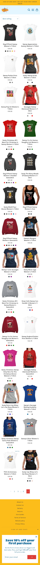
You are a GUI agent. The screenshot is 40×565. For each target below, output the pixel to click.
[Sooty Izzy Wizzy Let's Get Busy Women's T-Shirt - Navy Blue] (30, 481)
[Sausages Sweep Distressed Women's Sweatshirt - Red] (32, 378)
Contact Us (20, 505)
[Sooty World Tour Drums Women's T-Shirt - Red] (11, 214)
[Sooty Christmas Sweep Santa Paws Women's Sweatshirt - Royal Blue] (8, 447)
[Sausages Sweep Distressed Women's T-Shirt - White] (30, 116)
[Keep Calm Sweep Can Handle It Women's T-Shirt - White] (27, 310)
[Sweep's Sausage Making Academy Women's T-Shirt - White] (30, 414)
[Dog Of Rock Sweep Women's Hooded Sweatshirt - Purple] (13, 182)
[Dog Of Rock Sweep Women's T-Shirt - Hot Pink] (14, 51)
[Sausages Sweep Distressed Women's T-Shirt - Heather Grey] (27, 116)
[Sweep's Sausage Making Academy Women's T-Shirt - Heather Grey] (32, 414)
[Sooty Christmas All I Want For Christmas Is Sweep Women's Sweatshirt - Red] (11, 312)
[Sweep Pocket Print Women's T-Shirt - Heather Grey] (12, 82)
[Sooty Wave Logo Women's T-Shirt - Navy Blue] (27, 276)
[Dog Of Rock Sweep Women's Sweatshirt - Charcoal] (9, 245)
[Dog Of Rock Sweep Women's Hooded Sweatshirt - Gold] (15, 182)
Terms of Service (20, 518)
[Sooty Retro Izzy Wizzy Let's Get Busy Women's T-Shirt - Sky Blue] (10, 414)
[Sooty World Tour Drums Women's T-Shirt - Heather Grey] (9, 214)
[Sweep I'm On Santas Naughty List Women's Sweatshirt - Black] (9, 345)
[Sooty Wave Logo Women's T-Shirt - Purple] (30, 276)
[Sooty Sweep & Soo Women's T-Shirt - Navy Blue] (32, 82)
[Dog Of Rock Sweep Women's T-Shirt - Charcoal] (8, 51)
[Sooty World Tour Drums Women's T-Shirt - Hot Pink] (15, 214)
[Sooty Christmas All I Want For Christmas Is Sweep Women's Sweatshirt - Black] (6, 312)
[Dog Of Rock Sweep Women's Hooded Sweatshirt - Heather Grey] (11, 182)
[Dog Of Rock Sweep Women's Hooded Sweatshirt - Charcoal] (9, 182)
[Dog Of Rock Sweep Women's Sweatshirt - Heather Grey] (11, 245)
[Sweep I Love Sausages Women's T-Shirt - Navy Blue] (9, 276)
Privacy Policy (20, 524)
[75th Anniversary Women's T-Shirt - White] (8, 479)
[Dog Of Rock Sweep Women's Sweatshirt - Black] (6, 245)
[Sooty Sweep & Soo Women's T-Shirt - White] (30, 82)
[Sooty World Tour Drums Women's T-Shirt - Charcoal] (6, 214)
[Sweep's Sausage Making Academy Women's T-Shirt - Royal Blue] (27, 414)
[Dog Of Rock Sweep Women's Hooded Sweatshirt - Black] (6, 182)
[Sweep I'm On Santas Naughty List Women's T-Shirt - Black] (27, 149)
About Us (20, 502)
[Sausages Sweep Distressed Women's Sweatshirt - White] (30, 378)
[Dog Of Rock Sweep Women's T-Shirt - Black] (5, 51)
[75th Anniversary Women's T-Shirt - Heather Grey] (12, 479)
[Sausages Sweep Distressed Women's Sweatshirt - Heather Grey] (27, 378)
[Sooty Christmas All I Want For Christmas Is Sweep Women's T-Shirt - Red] (11, 149)
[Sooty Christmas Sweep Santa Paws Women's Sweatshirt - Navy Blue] (10, 447)
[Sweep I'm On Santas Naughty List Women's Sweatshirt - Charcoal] (11, 345)
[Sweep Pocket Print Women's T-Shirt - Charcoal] (10, 82)
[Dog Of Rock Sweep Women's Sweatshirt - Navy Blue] (13, 245)
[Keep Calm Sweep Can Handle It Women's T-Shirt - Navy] (30, 310)
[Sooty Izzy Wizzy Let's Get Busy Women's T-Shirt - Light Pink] (32, 481)
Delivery (20, 508)
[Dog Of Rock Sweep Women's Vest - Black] (29, 214)
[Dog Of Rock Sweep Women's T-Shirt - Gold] (12, 51)
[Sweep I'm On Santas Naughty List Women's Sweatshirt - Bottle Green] (13, 345)
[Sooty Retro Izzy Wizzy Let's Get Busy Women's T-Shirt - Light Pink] (12, 414)
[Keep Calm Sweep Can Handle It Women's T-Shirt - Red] (32, 310)
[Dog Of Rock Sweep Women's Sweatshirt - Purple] (15, 245)
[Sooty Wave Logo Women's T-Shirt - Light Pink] (32, 276)
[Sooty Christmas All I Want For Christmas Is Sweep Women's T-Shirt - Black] (6, 149)
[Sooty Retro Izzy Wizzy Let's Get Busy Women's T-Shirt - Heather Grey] (8, 414)
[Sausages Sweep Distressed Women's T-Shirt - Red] (32, 116)
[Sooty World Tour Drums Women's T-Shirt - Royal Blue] (13, 214)
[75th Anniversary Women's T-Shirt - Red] (10, 479)
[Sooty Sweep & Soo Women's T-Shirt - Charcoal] (27, 82)
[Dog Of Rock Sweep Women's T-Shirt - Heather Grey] (10, 51)
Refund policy (20, 521)
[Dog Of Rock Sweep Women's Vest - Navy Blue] (31, 214)
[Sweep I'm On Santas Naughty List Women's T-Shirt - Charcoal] (30, 149)
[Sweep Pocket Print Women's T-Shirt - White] (8, 82)
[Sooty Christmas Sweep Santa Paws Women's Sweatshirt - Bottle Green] (12, 447)
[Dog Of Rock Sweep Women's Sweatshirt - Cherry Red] (4, 245)
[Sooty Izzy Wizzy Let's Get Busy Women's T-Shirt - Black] (27, 481)
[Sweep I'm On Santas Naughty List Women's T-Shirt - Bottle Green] (32, 149)
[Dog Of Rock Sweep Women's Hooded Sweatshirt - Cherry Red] (4, 182)
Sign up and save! (19, 529)
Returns (20, 511)
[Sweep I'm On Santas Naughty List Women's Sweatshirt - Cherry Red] (6, 345)
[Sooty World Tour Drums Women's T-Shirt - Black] (4, 214)
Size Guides (20, 514)
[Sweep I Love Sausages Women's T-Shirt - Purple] (11, 276)
